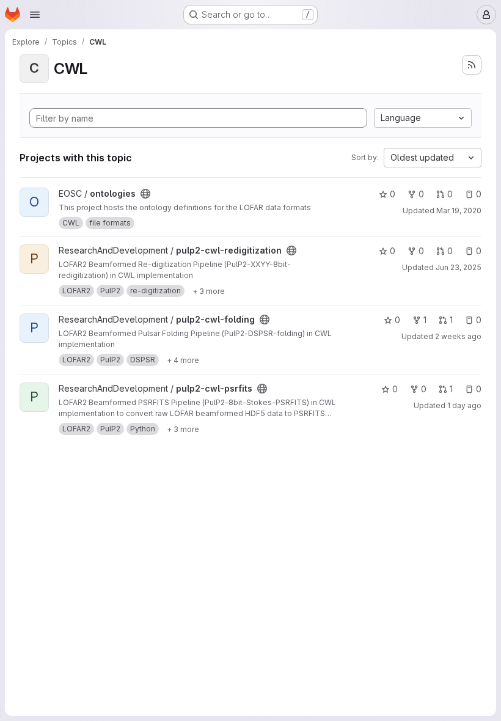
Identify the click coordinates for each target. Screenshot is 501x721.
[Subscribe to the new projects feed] (471, 65)
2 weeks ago (458, 336)
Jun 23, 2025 (458, 267)
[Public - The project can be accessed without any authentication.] (145, 194)
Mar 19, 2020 (458, 210)
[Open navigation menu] (35, 14)
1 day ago (464, 405)
